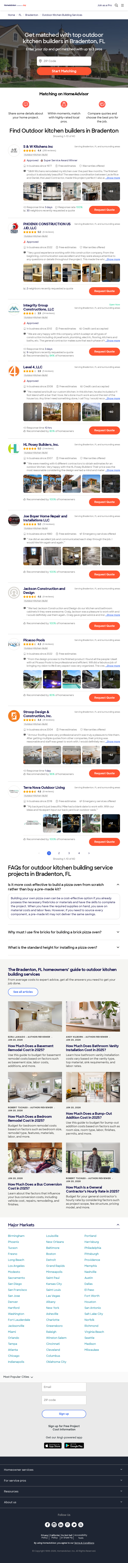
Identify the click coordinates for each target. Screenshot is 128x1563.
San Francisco (17, 1290)
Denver (13, 1302)
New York (52, 1308)
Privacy (44, 1536)
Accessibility (80, 1536)
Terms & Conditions (84, 1543)
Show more (113, 177)
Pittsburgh (91, 1254)
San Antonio (92, 1308)
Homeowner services (18, 1470)
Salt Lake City (93, 1314)
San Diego (15, 1284)
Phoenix (13, 1242)
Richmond (91, 1326)
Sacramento (16, 1278)
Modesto (14, 1272)
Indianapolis (16, 1362)
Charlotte (53, 1320)
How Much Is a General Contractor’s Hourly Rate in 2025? (92, 1189)
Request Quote (104, 210)
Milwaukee (91, 1350)
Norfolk (89, 1320)
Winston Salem (56, 1338)
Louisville (52, 1236)
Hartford (14, 1308)
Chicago (14, 1356)
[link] (64, 151)
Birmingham (16, 1236)
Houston (90, 1302)
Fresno (12, 1254)
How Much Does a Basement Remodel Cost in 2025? (30, 1048)
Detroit (51, 1260)
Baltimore (53, 1248)
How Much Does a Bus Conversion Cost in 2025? (35, 1186)
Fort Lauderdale (19, 1320)
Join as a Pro (105, 5)
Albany (51, 1302)
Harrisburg (91, 1242)
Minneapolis (54, 1272)
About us (10, 1502)
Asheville (52, 1314)
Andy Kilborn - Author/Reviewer (87, 1037)
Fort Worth (92, 1296)
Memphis (90, 1266)
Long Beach (16, 1260)
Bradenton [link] (31, 14)
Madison (90, 1344)
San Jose (14, 1296)
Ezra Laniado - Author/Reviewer (29, 1037)
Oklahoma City (56, 1362)
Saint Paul (53, 1278)
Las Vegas (53, 1296)
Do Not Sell (67, 1536)
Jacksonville (16, 1326)
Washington (16, 1314)
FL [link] (20, 14)
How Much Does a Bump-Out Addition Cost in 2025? (89, 1116)
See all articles (23, 992)
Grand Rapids (55, 1266)
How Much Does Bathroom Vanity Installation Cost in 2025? (92, 1048)
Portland (90, 1236)
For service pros (15, 1480)
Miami (12, 1332)
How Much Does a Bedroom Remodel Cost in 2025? (30, 1119)
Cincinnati (53, 1344)
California (54, 1536)
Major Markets (21, 1225)
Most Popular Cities (16, 1377)
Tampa (12, 1344)
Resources (11, 1491)
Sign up (64, 1414)
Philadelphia (92, 1248)
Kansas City (54, 1284)
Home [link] (11, 14)
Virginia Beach (94, 1332)
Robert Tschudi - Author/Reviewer (30, 1107)
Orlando (13, 1338)
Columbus (53, 1356)
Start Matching (64, 71)
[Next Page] (89, 853)
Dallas (88, 1284)
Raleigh (51, 1332)
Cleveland (53, 1350)
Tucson (13, 1248)
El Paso (89, 1290)
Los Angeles (16, 1266)
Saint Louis (53, 1290)
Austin (88, 1278)
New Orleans (55, 1242)
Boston (51, 1254)
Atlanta (13, 1350)
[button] (32, 191)
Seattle (89, 1338)
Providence (92, 1260)
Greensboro (54, 1326)
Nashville (90, 1272)
